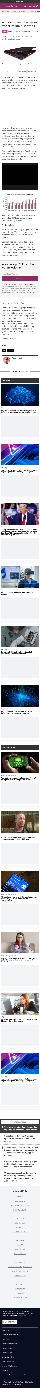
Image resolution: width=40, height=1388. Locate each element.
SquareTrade (10, 338)
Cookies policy (7, 1352)
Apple (15, 247)
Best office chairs (19, 11)
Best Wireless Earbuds (20, 1271)
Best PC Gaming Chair (20, 1232)
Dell (25, 247)
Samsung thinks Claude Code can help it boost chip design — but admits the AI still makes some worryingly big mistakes (21, 1151)
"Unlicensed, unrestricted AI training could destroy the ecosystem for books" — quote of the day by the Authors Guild (20, 1177)
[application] (20, 175)
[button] (2, 6)
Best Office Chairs (20, 1276)
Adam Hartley (15, 31)
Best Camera (20, 1284)
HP (13, 218)
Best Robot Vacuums (20, 1298)
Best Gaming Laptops (20, 1223)
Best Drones (20, 1293)
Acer (10, 247)
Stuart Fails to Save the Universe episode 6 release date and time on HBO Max (19, 1138)
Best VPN (20, 1197)
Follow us (23, 71)
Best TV (20, 1245)
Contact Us (6, 1339)
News (5, 31)
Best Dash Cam (20, 1289)
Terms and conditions (9, 1344)
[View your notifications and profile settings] (25, 6)
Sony (15, 250)
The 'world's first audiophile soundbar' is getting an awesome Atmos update (21, 1128)
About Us (5, 1330)
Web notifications (8, 1361)
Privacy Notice (29, 286)
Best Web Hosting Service (20, 1205)
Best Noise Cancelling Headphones (20, 1267)
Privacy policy (7, 1348)
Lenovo (9, 250)
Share (7, 71)
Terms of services (26, 284)
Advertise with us (8, 1357)
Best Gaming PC (20, 1227)
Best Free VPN (20, 1201)
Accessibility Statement (10, 1366)
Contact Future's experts (10, 1335)
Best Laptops (20, 1218)
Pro (3, 17)
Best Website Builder (20, 1210)
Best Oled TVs (20, 1249)
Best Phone (20, 1240)
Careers (5, 1370)
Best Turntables (20, 1262)
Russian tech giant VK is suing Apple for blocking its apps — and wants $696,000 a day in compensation (20, 1164)
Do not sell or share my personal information (17, 1375)
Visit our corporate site (18, 1315)
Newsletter (34, 71)
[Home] (20, 1)
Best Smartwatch (20, 1254)
